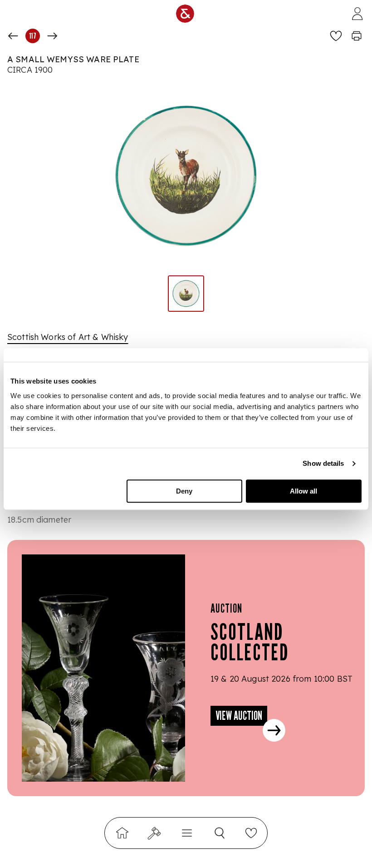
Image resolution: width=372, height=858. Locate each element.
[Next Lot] (52, 36)
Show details (323, 463)
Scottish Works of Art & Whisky (67, 337)
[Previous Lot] (13, 36)
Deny (184, 491)
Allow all (303, 491)
